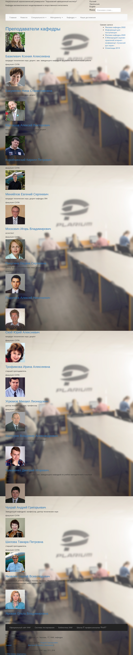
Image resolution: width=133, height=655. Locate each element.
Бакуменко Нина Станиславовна (28, 90)
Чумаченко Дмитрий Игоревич (27, 470)
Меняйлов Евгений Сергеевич (26, 194)
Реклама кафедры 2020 (115, 35)
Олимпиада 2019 (112, 48)
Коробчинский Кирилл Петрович (28, 159)
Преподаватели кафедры (32, 28)
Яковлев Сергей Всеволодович (27, 576)
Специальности (38, 17)
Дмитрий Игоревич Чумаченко (41, 645)
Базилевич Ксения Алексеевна (27, 56)
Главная (12, 17)
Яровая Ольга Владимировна (26, 613)
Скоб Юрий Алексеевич (22, 332)
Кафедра (71, 17)
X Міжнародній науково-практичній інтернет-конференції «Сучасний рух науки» (115, 41)
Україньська (94, 4)
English (92, 6)
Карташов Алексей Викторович (27, 125)
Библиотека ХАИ (65, 627)
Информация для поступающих (112, 31)
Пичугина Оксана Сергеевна (25, 263)
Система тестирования (44, 627)
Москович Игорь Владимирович (28, 228)
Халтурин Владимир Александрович (31, 435)
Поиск (92, 9)
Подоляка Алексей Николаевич (27, 297)
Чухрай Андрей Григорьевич (25, 507)
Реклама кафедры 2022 (115, 27)
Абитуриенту (56, 17)
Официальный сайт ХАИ (19, 627)
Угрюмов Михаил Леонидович (26, 401)
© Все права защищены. (15, 653)
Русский (92, 1)
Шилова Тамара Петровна (24, 541)
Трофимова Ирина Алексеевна (27, 366)
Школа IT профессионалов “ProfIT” (91, 627)
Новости (23, 17)
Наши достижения (88, 17)
